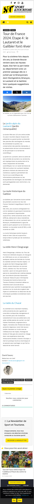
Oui (14, 500)
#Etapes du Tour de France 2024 (12, 380)
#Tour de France (7, 382)
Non (19, 500)
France (13, 30)
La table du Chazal (12, 303)
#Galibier (28, 380)
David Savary (11, 52)
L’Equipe (26, 485)
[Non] (32, 496)
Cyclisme (6, 30)
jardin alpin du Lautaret (11, 125)
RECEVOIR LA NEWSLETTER (16, 16)
